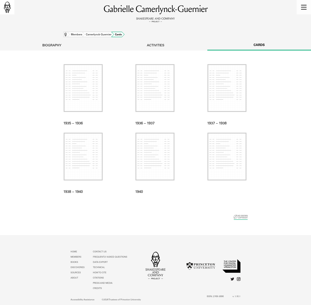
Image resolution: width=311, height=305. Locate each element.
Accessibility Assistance (82, 300)
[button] (304, 7)
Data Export (100, 262)
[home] (7, 7)
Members (76, 35)
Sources (76, 273)
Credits (97, 288)
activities (155, 45)
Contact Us (100, 252)
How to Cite (99, 273)
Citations (98, 278)
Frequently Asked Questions (110, 257)
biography (51, 45)
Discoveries (78, 267)
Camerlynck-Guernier (98, 35)
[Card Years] (227, 161)
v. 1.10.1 (236, 296)
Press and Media (102, 283)
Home (65, 35)
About (74, 278)
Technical (99, 267)
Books (74, 262)
